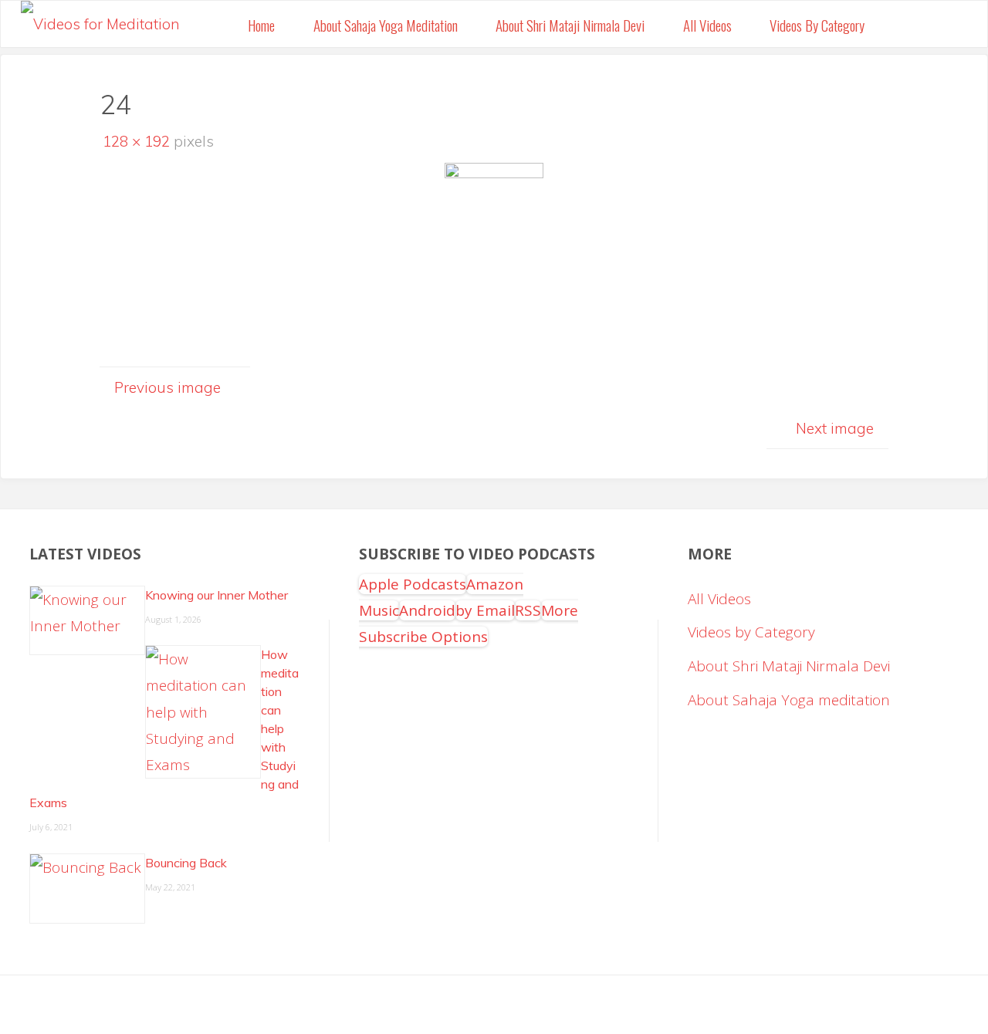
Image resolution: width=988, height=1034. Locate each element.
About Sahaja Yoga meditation (789, 700)
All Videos (719, 599)
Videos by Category (751, 632)
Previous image (167, 387)
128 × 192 (138, 141)
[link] (901, 24)
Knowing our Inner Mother (216, 595)
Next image (835, 428)
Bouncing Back (186, 862)
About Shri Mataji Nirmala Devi (789, 666)
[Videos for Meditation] (100, 19)
